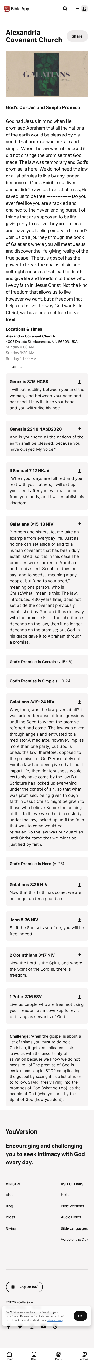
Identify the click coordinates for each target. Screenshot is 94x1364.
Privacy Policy (55, 1320)
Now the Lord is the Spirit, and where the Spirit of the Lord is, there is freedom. (46, 969)
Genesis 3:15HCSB (29, 381)
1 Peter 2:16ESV (26, 996)
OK (80, 1316)
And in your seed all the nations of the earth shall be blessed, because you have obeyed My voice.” (47, 443)
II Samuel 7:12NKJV (30, 470)
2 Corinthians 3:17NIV (32, 955)
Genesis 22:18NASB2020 (36, 429)
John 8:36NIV (24, 919)
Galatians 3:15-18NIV (32, 524)
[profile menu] (81, 8)
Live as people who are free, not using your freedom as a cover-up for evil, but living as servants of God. (47, 1010)
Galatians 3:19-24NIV (32, 701)
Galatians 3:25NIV (29, 884)
